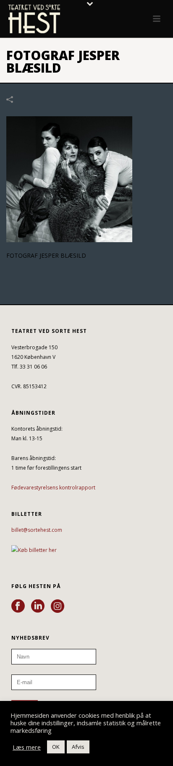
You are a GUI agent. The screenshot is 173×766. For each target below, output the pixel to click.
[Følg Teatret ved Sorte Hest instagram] (57, 606)
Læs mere (27, 747)
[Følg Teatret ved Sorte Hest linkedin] (38, 606)
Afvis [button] (78, 746)
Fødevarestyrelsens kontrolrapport (53, 487)
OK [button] (56, 746)
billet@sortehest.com (36, 529)
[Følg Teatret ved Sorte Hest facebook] (18, 606)
